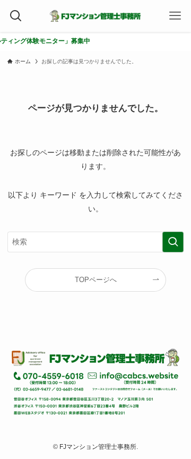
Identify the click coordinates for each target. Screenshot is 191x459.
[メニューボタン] (175, 16)
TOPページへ (96, 280)
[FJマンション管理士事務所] (95, 16)
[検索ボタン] (16, 16)
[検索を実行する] (173, 242)
